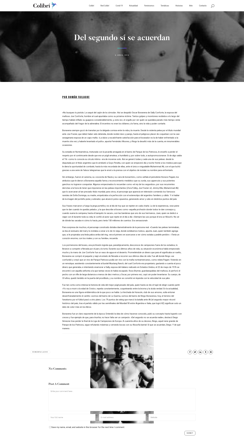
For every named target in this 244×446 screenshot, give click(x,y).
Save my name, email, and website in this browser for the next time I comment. (88, 427)
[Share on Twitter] (195, 352)
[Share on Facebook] (190, 352)
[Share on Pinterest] (211, 352)
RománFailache (40, 352)
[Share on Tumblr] (205, 352)
